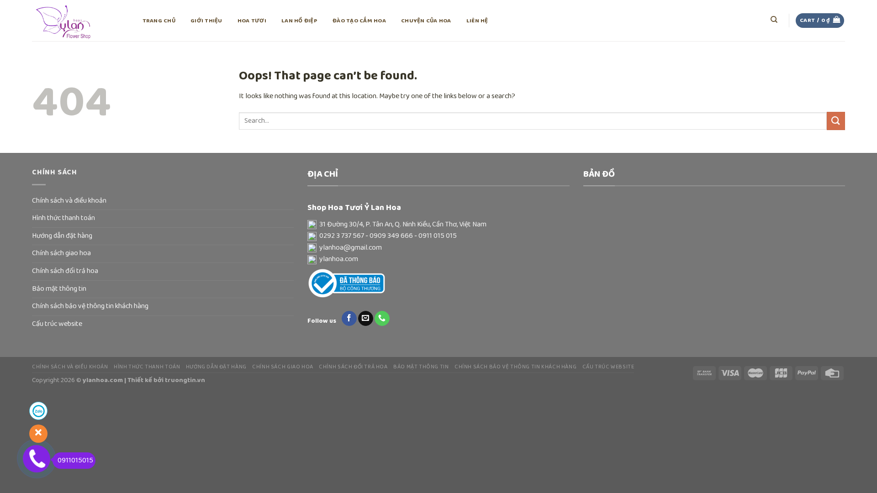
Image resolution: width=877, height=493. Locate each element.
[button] (438, 225)
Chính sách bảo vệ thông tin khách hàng (90, 306)
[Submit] (836, 121)
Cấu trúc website (57, 324)
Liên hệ (477, 21)
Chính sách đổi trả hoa (65, 271)
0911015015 (75, 461)
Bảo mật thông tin (59, 289)
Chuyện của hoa (426, 21)
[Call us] (382, 318)
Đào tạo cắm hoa (359, 21)
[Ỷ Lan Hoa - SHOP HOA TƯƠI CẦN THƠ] (77, 20)
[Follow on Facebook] (349, 318)
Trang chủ (159, 21)
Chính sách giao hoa (61, 253)
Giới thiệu (206, 21)
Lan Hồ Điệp (299, 21)
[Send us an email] (365, 318)
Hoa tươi (252, 21)
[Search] (774, 20)
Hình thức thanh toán (63, 218)
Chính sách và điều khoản (69, 201)
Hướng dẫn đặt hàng (62, 236)
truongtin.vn (185, 380)
